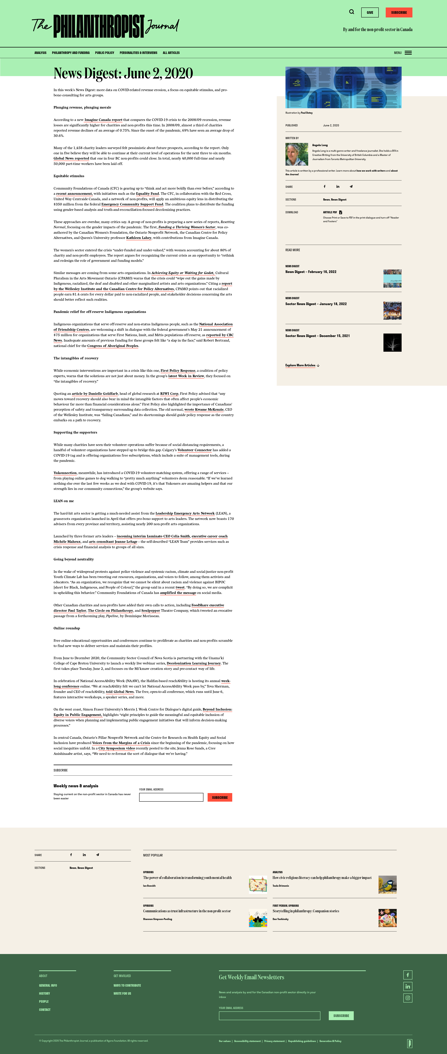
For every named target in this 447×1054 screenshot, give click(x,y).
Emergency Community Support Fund (132, 204)
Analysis (40, 53)
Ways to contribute (127, 985)
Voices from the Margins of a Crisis (121, 743)
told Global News (120, 692)
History (44, 993)
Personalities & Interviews (138, 53)
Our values (225, 1041)
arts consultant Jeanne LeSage (113, 541)
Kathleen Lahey (138, 238)
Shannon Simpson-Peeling (157, 919)
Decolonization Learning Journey (194, 663)
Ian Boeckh (149, 885)
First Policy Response (178, 370)
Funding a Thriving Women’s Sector (187, 227)
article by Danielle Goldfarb (95, 393)
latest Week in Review (186, 376)
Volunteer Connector (195, 450)
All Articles (171, 53)
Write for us (122, 993)
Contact (44, 1009)
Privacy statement (274, 1041)
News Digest (338, 199)
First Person (280, 906)
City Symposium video (116, 748)
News (326, 199)
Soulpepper (150, 610)
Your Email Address (151, 789)
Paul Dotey (307, 112)
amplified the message (178, 593)
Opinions (148, 872)
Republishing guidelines (302, 1041)
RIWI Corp (169, 393)
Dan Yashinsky (280, 919)
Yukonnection (65, 473)
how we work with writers (371, 170)
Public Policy (104, 53)
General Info (48, 985)
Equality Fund (147, 193)
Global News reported (71, 158)
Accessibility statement (247, 1041)
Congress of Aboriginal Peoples (112, 346)
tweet (180, 587)
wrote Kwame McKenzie (204, 409)
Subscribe (399, 12)
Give (370, 12)
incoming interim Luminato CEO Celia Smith (153, 536)
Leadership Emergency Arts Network (185, 513)
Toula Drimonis (281, 885)
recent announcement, (74, 193)
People (44, 1001)
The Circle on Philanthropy (110, 610)
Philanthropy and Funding (71, 53)
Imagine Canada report (103, 120)
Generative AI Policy (330, 1041)
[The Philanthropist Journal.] (407, 1043)
